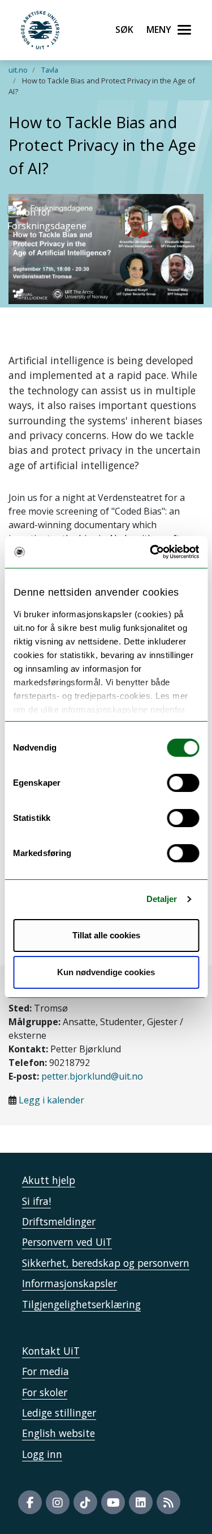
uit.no (18, 70)
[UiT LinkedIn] (141, 1502)
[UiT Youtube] (113, 1502)
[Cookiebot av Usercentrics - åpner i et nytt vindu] (151, 552)
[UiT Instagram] (58, 1502)
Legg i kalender (51, 1100)
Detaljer (162, 899)
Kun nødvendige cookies (106, 972)
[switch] (183, 783)
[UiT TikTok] (85, 1502)
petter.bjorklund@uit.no (92, 1076)
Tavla (49, 70)
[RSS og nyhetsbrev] (168, 1502)
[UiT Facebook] (30, 1502)
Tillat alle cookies (106, 935)
